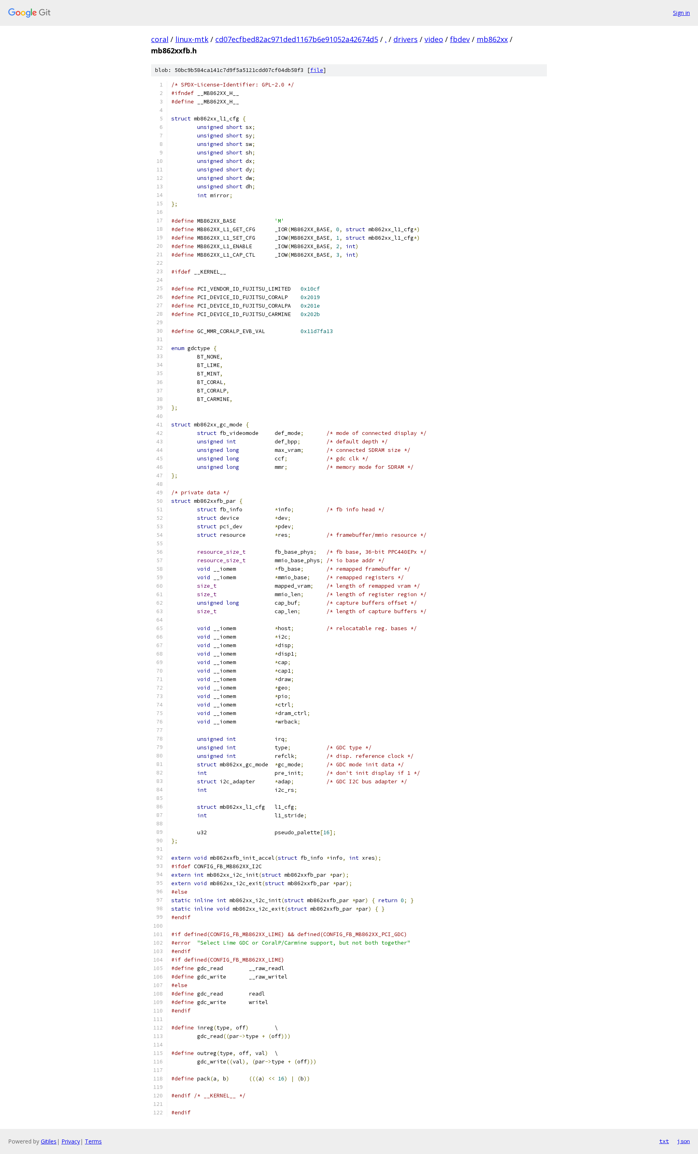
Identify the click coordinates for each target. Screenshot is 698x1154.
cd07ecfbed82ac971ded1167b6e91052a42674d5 (296, 39)
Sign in (681, 13)
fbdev (460, 39)
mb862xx (492, 39)
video (434, 39)
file (316, 70)
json (683, 1141)
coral (159, 39)
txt (664, 1141)
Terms (93, 1141)
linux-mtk (191, 39)
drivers (405, 39)
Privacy (70, 1141)
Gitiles (49, 1141)
